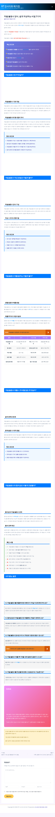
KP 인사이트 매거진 (10, 6)
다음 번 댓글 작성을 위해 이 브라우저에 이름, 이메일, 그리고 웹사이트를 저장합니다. (24, 791)
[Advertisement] (27, 88)
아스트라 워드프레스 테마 (41, 807)
